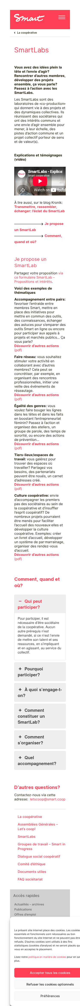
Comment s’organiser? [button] (31, 740)
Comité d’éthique (31, 864)
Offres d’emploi (25, 914)
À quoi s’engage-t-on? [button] (40, 692)
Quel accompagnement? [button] (37, 760)
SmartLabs (26, 837)
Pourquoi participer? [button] (30, 672)
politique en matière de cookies (47, 956)
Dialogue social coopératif (39, 856)
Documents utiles (32, 872)
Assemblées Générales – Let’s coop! (38, 826)
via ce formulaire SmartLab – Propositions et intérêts (38, 277)
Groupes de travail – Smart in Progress (41, 846)
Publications (23, 909)
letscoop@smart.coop (47, 799)
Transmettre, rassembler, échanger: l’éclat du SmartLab (39, 209)
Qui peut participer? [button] (30, 604)
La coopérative (27, 32)
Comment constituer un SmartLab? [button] (31, 716)
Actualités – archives (29, 904)
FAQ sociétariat (30, 879)
